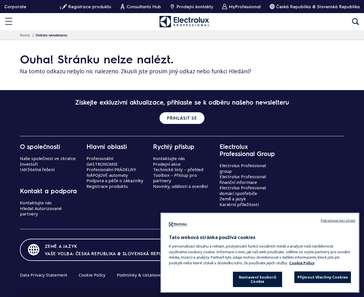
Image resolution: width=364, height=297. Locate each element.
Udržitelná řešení (37, 169)
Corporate (15, 6)
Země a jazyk (233, 199)
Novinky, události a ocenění (180, 186)
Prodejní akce (167, 164)
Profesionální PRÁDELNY (111, 169)
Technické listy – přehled (178, 169)
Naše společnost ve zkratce (48, 158)
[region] (259, 253)
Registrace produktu (107, 186)
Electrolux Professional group (243, 168)
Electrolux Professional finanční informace (243, 179)
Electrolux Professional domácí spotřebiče (243, 190)
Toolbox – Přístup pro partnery (175, 178)
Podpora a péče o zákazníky (114, 180)
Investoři (29, 164)
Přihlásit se (182, 118)
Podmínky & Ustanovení (141, 275)
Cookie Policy (92, 275)
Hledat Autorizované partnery (41, 211)
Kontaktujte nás (36, 202)
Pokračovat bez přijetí (338, 220)
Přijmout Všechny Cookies (322, 277)
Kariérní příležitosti (239, 204)
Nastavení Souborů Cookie (257, 279)
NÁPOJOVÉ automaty (107, 175)
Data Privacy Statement (43, 275)
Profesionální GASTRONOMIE (102, 161)
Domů (25, 35)
